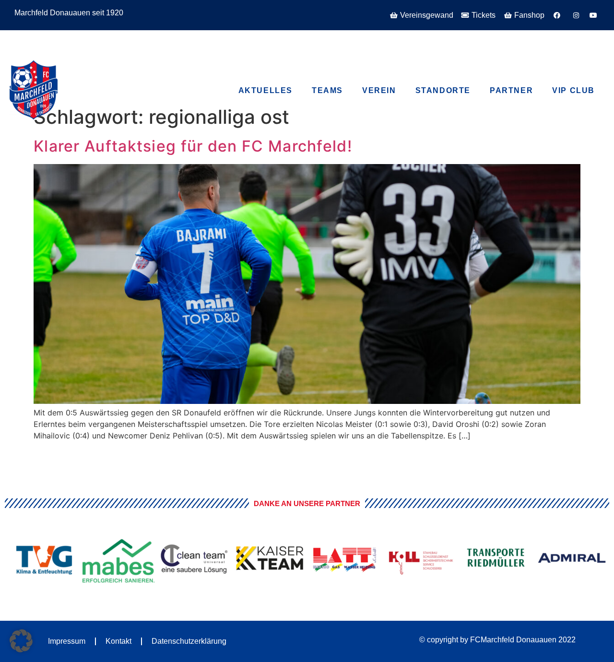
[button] (21, 641)
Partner (511, 90)
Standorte (443, 90)
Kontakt (118, 641)
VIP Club (72, 38)
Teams (327, 90)
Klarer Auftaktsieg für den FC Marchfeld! (193, 146)
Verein (379, 90)
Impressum (66, 641)
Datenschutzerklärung (189, 641)
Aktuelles (265, 90)
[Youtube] (545, 41)
